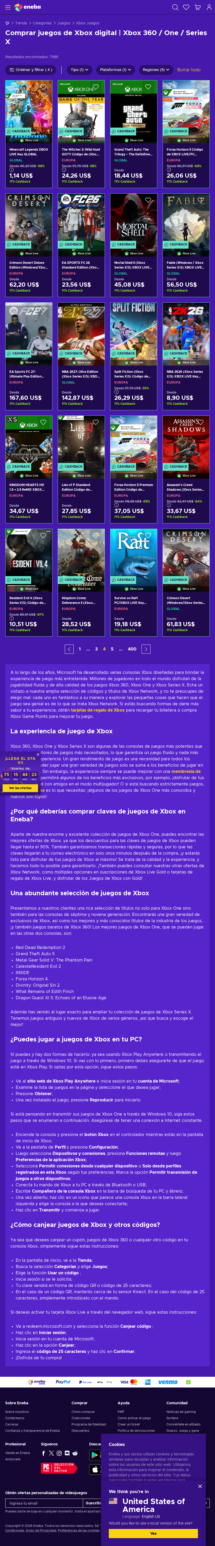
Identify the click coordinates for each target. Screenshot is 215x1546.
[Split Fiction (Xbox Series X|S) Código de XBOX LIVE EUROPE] (133, 327)
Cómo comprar (83, 1411)
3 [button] (96, 649)
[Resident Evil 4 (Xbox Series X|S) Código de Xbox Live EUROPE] (29, 553)
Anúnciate (12, 1459)
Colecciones (81, 1418)
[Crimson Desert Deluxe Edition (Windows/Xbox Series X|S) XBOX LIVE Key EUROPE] (29, 218)
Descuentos (80, 1430)
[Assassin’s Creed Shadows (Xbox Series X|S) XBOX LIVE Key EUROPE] (186, 440)
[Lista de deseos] (186, 7)
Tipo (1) (77, 70)
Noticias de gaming (181, 1411)
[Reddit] (75, 1453)
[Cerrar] (200, 1486)
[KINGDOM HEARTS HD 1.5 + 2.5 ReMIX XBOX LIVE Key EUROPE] (29, 440)
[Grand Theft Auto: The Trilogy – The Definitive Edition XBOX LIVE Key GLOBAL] (133, 105)
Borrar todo (189, 70)
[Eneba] (27, 7)
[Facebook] (43, 1453)
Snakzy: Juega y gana (182, 1430)
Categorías (42, 23)
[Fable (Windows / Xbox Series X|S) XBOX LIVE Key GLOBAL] (186, 218)
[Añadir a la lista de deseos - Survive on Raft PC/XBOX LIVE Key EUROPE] (148, 537)
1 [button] (80, 649)
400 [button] (132, 649)
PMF (121, 1411)
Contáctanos (14, 1418)
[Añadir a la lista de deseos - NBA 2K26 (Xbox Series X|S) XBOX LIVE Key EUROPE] (200, 311)
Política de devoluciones (136, 1430)
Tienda (21, 23)
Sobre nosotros (17, 1411)
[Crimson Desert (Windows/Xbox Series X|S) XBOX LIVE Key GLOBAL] (186, 553)
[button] (69, 649)
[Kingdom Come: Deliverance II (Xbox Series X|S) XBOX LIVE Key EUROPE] (81, 553)
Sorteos (172, 1418)
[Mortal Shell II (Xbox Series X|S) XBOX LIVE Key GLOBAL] (133, 218)
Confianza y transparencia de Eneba (32, 1430)
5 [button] (112, 649)
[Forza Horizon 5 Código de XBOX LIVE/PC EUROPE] (186, 105)
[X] (51, 1453)
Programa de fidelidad (89, 1424)
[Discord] (67, 1453)
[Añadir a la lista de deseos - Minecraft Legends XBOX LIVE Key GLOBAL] (43, 88)
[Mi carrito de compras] (197, 7)
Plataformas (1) (113, 70)
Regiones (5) (154, 70)
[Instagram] (59, 1453)
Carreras (11, 1424)
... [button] (88, 649)
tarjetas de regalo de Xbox (98, 710)
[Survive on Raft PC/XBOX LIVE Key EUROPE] (133, 553)
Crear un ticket (129, 1424)
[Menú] (7, 7)
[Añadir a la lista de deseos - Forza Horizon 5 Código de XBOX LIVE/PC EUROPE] (200, 88)
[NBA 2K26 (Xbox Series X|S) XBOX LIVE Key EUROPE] (186, 327)
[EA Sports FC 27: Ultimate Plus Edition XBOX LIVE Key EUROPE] (29, 327)
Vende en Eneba (17, 1453)
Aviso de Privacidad (41, 1530)
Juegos (63, 23)
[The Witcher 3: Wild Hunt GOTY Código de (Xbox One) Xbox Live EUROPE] (81, 105)
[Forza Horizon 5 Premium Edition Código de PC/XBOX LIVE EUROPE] (133, 440)
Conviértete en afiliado (183, 1424)
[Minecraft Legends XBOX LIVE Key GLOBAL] (29, 105)
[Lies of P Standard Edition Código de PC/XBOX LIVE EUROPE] (81, 440)
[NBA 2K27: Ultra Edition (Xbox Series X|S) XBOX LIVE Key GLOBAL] (81, 327)
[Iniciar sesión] (209, 7)
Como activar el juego (134, 1418)
